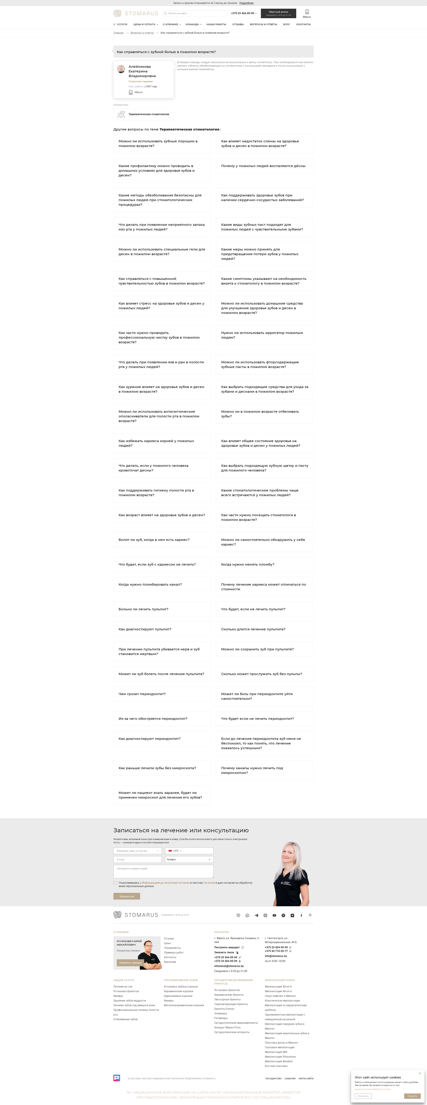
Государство (274, 1078)
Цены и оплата (144, 24)
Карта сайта (306, 1078)
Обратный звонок (278, 13)
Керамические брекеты (229, 994)
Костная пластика (276, 1066)
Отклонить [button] (363, 1096)
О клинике (170, 24)
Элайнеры (220, 1013)
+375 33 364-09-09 (225, 961)
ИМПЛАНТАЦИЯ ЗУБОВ (280, 980)
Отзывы (238, 24)
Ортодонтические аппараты (231, 1032)
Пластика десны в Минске (281, 1042)
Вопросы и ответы (263, 24)
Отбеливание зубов (125, 1019)
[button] (419, 1073)
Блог (286, 24)
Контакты (303, 24)
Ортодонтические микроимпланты (236, 1022)
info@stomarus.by (276, 956)
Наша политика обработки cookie (372, 1089)
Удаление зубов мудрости (129, 1000)
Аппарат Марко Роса (227, 1027)
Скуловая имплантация (279, 1047)
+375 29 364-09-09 (225, 957)
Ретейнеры (221, 1018)
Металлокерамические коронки (184, 1005)
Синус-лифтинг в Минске (280, 996)
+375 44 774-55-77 (276, 951)
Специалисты (172, 947)
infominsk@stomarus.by (229, 966)
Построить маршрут (227, 947)
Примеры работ (174, 952)
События (290, 1078)
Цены (167, 943)
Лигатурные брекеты (227, 999)
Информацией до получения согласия (165, 882)
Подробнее (246, 3)
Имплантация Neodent (279, 1061)
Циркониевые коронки (178, 996)
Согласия (209, 882)
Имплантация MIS (276, 1052)
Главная (118, 32)
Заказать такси (224, 952)
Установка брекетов (126, 991)
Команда (192, 24)
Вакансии (170, 961)
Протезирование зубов (181, 980)
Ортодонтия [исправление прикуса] (233, 982)
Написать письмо (130, 962)
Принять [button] (412, 1096)
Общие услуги (123, 980)
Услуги (122, 24)
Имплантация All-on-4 (278, 986)
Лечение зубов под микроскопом (134, 1005)
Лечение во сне (122, 986)
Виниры (118, 996)
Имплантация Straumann (280, 1056)
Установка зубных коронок (181, 986)
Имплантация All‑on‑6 (278, 991)
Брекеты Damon (224, 1008)
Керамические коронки (178, 991)
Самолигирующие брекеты (231, 1004)
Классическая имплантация (282, 1000)
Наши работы (216, 24)
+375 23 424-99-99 (276, 947)
